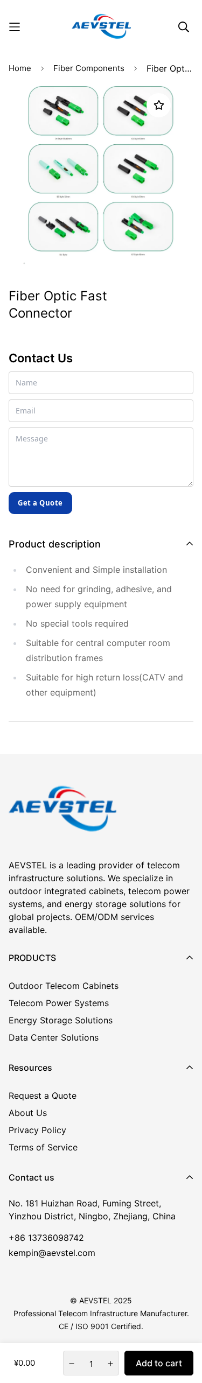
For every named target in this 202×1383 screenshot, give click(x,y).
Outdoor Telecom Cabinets (64, 985)
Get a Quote (40, 503)
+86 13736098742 (46, 1237)
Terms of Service (43, 1147)
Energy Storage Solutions (61, 1020)
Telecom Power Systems (59, 1003)
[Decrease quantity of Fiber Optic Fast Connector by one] (72, 1363)
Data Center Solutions (54, 1037)
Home (20, 68)
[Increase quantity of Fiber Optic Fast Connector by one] (110, 1363)
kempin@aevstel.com (52, 1252)
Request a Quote (42, 1095)
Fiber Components (88, 68)
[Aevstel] (101, 26)
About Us (28, 1112)
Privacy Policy (37, 1130)
